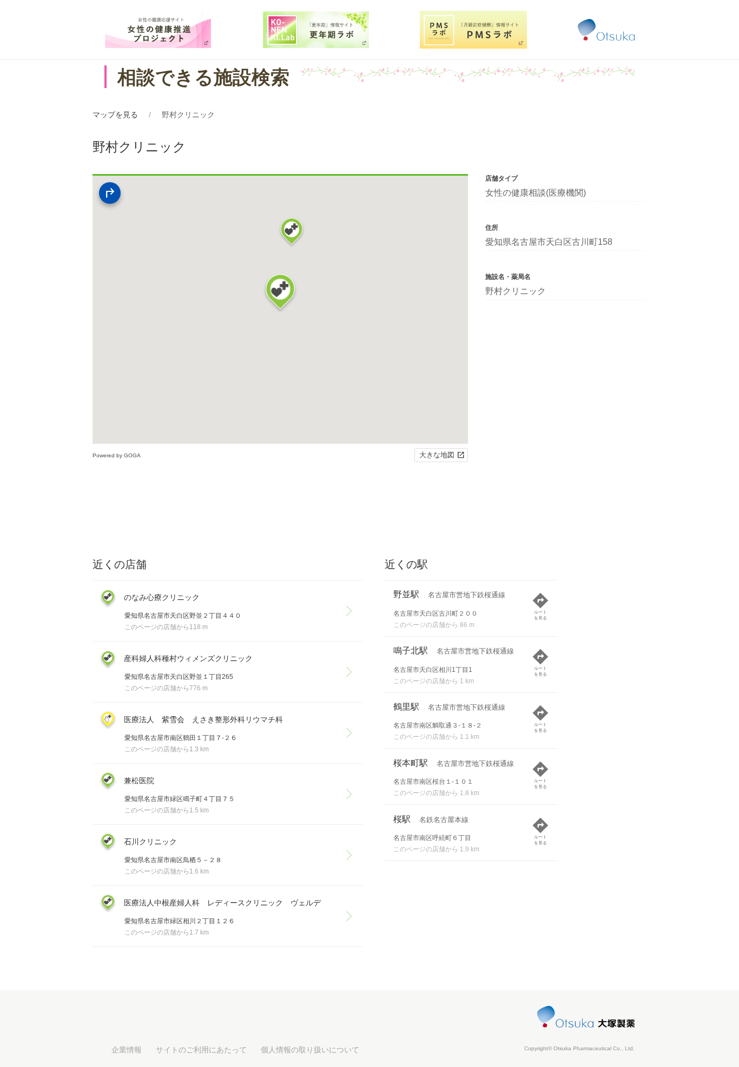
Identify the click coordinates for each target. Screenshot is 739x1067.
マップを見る (115, 114)
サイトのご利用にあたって (201, 1049)
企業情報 (126, 1049)
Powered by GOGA (117, 455)
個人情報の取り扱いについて (310, 1049)
